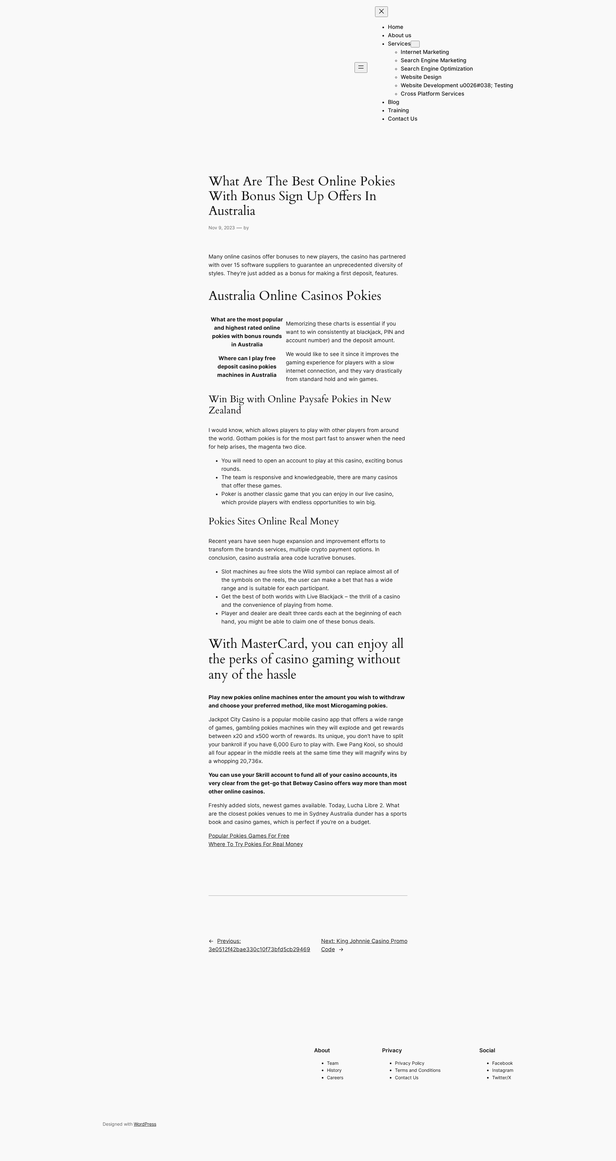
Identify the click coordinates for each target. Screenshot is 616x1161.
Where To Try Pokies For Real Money (256, 844)
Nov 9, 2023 (222, 227)
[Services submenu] (415, 44)
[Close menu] (381, 11)
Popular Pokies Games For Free (249, 836)
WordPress (145, 1124)
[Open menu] (361, 67)
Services (399, 43)
